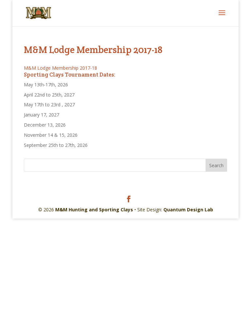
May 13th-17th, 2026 (46, 84)
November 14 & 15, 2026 (50, 135)
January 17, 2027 (41, 115)
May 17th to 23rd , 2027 (49, 104)
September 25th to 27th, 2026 (56, 145)
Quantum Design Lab (188, 209)
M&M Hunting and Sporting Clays (94, 209)
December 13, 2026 (45, 125)
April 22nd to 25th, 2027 (49, 95)
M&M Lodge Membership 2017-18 (60, 68)
